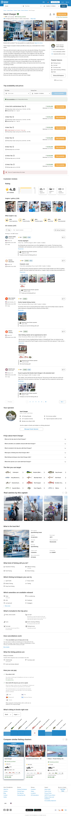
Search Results (24, 10)
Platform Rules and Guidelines (49, 798)
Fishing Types (20, 791)
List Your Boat (55, 2)
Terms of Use (48, 791)
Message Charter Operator (31, 429)
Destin (19, 10)
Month (6, 714)
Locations (33, 793)
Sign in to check (39, 43)
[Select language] (48, 2)
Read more (21, 248)
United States (10, 10)
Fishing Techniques (22, 789)
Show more (7, 605)
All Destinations (35, 795)
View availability (60, 107)
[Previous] (63, 493)
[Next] (66, 493)
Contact (5, 795)
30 (45, 401)
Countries (33, 789)
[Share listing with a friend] (50, 14)
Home (5, 10)
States (32, 791)
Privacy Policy (48, 793)
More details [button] (6, 647)
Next (62, 401)
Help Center (47, 789)
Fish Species (20, 793)
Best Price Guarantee (62, 17)
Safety (5, 797)
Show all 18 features (58, 75)
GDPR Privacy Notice (50, 795)
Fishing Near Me (21, 795)
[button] (25, 43)
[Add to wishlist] (53, 14)
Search (63, 6)
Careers (5, 791)
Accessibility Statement (50, 800)
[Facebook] (4, 810)
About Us (6, 789)
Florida (15, 10)
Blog (5, 793)
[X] (8, 810)
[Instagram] (11, 810)
